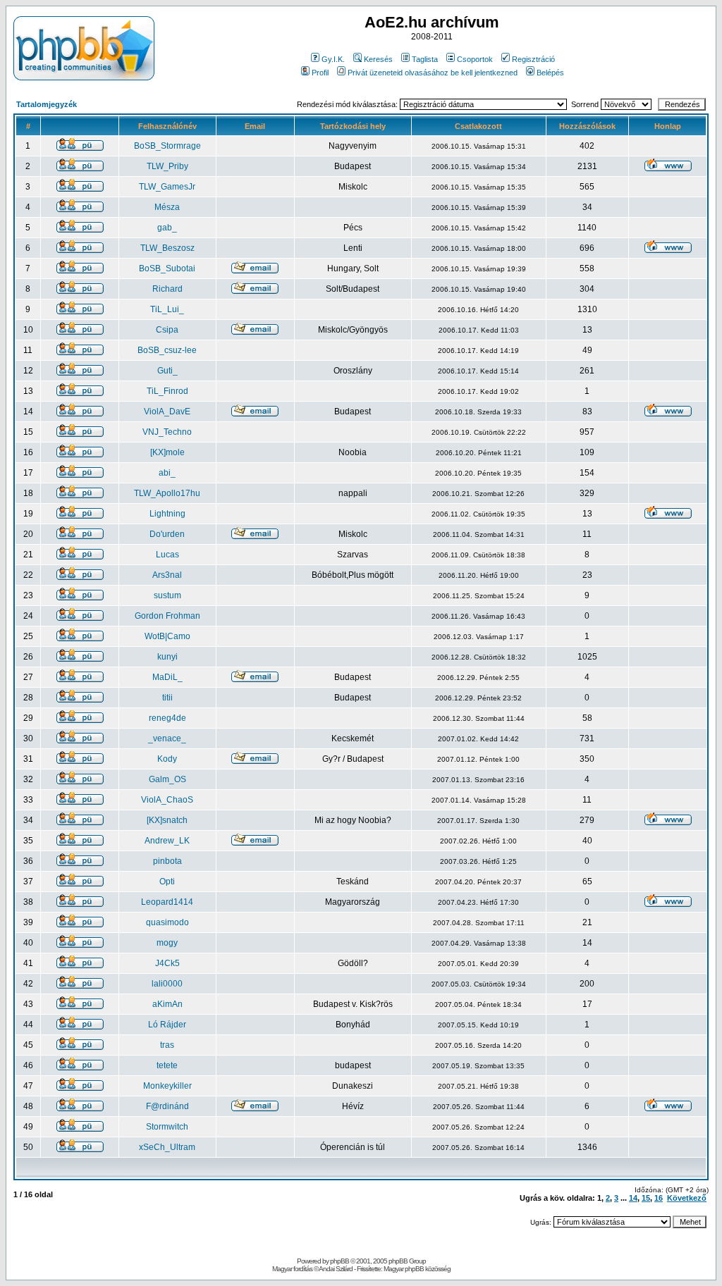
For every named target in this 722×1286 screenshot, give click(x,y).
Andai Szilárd (336, 1269)
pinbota (167, 861)
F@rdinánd (167, 1106)
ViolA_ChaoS (167, 800)
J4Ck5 (167, 963)
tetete (167, 1065)
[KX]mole (167, 452)
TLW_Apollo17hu (167, 493)
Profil (320, 72)
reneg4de (167, 718)
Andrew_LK (167, 841)
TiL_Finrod (167, 391)
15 (646, 1198)
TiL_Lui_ (167, 309)
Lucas (167, 554)
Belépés (550, 72)
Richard (167, 289)
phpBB (339, 1261)
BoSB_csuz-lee (167, 350)
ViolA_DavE (167, 411)
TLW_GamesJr (167, 187)
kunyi (167, 657)
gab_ (167, 228)
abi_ (167, 473)
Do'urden (167, 534)
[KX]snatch (167, 820)
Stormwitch (167, 1127)
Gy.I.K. (333, 59)
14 (633, 1198)
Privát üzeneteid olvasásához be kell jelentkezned (433, 72)
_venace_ (167, 738)
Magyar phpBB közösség (417, 1269)
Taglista (425, 59)
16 (658, 1198)
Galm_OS (167, 779)
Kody (167, 759)
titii (167, 698)
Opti (167, 881)
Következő (686, 1198)
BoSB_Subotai (167, 268)
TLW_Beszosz (167, 248)
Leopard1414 (167, 902)
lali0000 (167, 984)
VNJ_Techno (167, 432)
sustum (167, 595)
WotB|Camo (167, 636)
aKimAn (167, 1004)
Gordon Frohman (167, 616)
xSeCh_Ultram (167, 1147)
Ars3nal (167, 575)
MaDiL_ (167, 677)
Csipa (167, 330)
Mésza (167, 207)
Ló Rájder (167, 1025)
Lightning (167, 514)
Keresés (378, 59)
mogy (167, 943)
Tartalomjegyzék (46, 104)
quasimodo (167, 922)
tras (167, 1045)
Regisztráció (533, 59)
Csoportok (475, 59)
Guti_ (167, 371)
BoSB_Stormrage (167, 146)
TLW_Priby (167, 166)
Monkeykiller (167, 1086)
